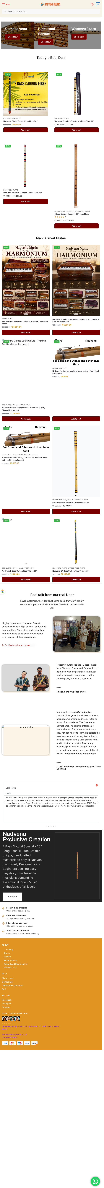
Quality (7, 956)
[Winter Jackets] (84, 35)
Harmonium (7, 318)
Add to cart (25, 130)
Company (8, 949)
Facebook (6, 1000)
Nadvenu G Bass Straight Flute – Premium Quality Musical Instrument (23, 409)
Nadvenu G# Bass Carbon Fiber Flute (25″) (70, 571)
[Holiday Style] (50, 35)
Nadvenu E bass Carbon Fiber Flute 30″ (20, 121)
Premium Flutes (61, 211)
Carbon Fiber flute (11, 118)
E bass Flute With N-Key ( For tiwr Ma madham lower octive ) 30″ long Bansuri (25, 458)
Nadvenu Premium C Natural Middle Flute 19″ (74, 121)
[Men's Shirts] (17, 35)
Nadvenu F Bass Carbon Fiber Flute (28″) (20, 571)
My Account (7, 978)
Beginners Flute (61, 118)
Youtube (6, 1007)
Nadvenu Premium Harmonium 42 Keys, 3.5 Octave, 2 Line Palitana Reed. (75, 320)
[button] (97, 4)
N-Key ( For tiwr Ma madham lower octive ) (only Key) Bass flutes (75, 372)
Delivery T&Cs (10, 967)
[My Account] (92, 4)
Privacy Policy (10, 960)
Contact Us (7, 982)
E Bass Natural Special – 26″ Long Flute (71, 214)
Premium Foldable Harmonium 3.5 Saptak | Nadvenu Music (25, 322)
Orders (7, 953)
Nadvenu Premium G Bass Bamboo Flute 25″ (22, 193)
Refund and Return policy (16, 964)
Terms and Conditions (12, 985)
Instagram (6, 1003)
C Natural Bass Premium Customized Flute (70, 503)
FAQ (4, 989)
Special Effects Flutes (79, 211)
